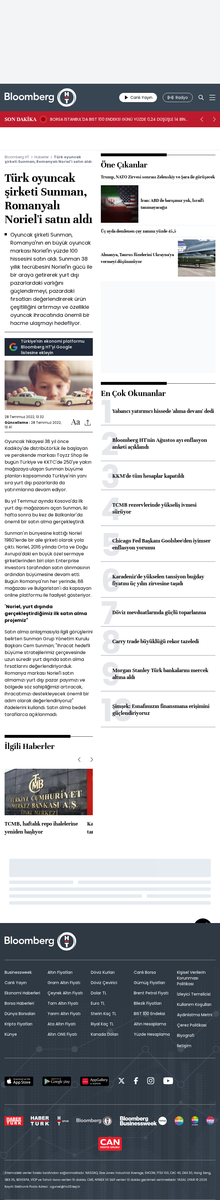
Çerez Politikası (192, 1025)
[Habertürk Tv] (40, 1121)
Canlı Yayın (16, 983)
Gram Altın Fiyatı (64, 983)
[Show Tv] (179, 1121)
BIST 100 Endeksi (149, 1013)
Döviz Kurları (103, 972)
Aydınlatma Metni (194, 1015)
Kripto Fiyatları (18, 1024)
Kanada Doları (104, 1034)
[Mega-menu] (212, 97)
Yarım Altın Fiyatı (64, 1013)
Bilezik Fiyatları (148, 1003)
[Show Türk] (195, 1121)
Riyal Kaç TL (102, 1024)
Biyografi (185, 1035)
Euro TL (98, 1003)
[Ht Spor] (63, 1121)
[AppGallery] (94, 1081)
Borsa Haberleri (19, 1003)
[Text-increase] (75, 422)
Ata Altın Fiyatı (62, 1024)
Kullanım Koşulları (194, 1004)
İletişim (184, 1046)
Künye (11, 1034)
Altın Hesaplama (150, 1024)
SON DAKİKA (20, 119)
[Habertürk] (14, 1121)
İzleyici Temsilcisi (194, 994)
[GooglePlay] (56, 1081)
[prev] (201, 119)
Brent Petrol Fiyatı (151, 993)
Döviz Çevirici (104, 983)
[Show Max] (210, 1121)
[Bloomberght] (40, 97)
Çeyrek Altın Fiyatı (65, 993)
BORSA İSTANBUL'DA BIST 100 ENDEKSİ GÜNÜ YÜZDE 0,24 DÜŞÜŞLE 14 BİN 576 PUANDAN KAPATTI (117, 119)
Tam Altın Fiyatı (63, 1003)
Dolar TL (99, 993)
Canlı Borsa (145, 972)
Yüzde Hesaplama (152, 1034)
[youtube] (168, 1081)
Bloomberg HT (17, 157)
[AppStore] (19, 1081)
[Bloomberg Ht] (94, 1121)
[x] (121, 1081)
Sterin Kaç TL (103, 1013)
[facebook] (136, 1081)
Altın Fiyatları (60, 972)
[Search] (201, 97)
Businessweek (18, 972)
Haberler (41, 157)
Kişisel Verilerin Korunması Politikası (191, 978)
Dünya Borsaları (20, 1013)
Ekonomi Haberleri (22, 993)
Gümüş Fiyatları (149, 983)
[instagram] (150, 1081)
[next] (214, 119)
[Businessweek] (143, 1121)
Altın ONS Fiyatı (62, 1034)
